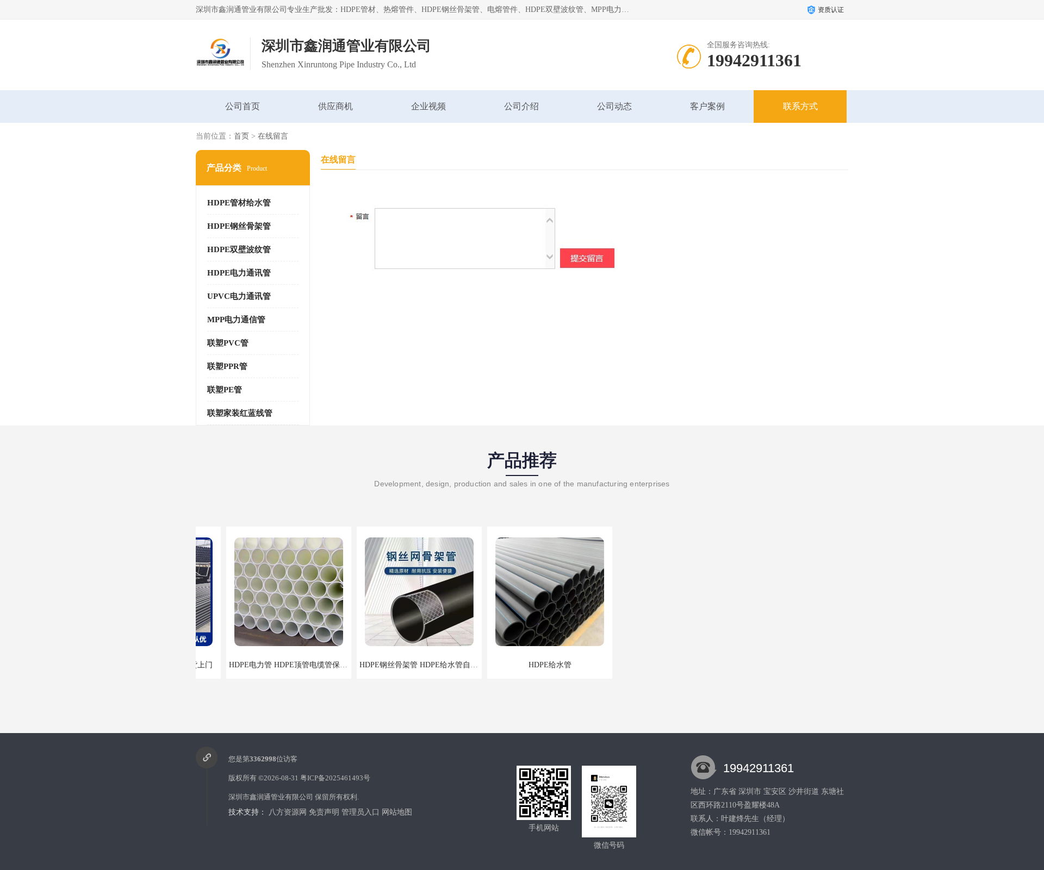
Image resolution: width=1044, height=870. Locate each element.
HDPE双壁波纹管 (239, 249)
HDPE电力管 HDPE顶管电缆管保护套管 (265, 665)
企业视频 (428, 106)
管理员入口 (360, 812)
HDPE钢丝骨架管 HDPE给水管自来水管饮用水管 (411, 665)
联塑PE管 (224, 389)
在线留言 (273, 136)
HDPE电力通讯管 (239, 272)
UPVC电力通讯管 (239, 296)
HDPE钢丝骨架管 (239, 226)
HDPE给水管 (519, 665)
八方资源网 (288, 812)
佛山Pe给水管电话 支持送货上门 (649, 665)
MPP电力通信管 (236, 319)
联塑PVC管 (227, 343)
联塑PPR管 (227, 366)
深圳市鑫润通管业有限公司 (270, 797)
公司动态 (614, 106)
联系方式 (800, 106)
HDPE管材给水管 (239, 202)
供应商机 (335, 106)
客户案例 (707, 106)
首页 (241, 136)
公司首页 (242, 106)
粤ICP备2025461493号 (335, 778)
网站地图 (397, 812)
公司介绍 (521, 106)
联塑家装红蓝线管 (239, 413)
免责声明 (324, 812)
